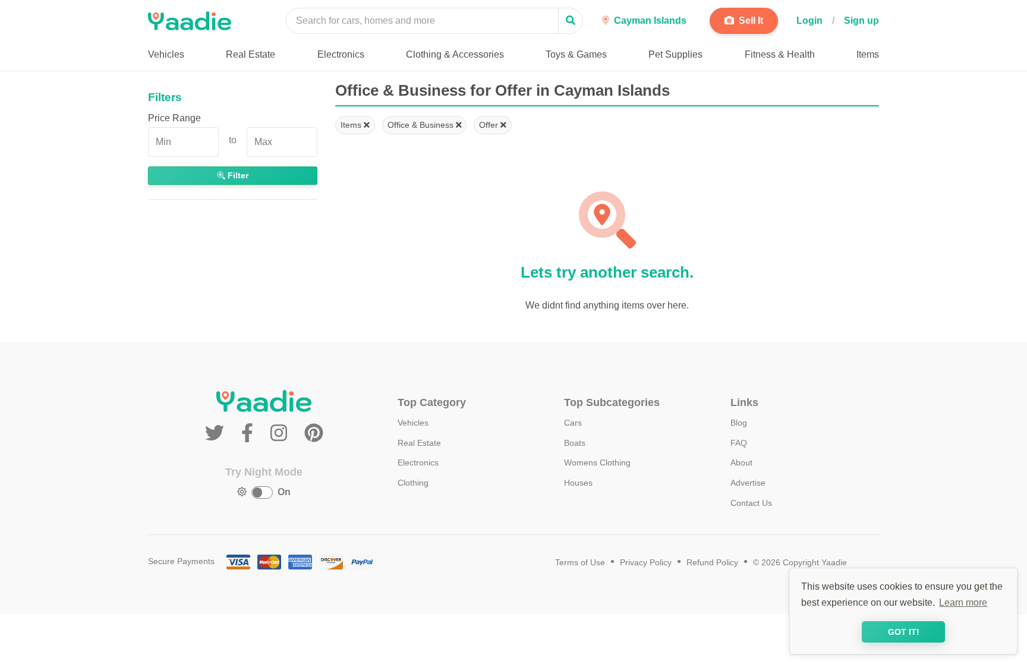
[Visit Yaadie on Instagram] (281, 433)
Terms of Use (580, 562)
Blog (738, 422)
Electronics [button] (340, 54)
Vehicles (413, 422)
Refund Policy (712, 562)
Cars (573, 422)
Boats (574, 443)
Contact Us (751, 503)
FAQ (738, 443)
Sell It (749, 20)
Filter (236, 175)
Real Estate (419, 443)
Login (809, 20)
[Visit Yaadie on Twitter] (217, 433)
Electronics (418, 462)
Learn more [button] (963, 602)
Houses (578, 482)
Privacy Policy (646, 562)
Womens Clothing (597, 462)
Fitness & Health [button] (780, 54)
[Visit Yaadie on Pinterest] (313, 433)
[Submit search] (570, 21)
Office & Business (422, 125)
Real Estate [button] (250, 54)
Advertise (747, 482)
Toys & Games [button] (576, 54)
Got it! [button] (903, 632)
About (741, 462)
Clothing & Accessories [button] (455, 54)
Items (352, 125)
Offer (489, 125)
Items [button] (867, 54)
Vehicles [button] (166, 54)
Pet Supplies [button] (675, 54)
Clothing (413, 482)
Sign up (861, 20)
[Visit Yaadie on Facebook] (249, 433)
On (284, 492)
